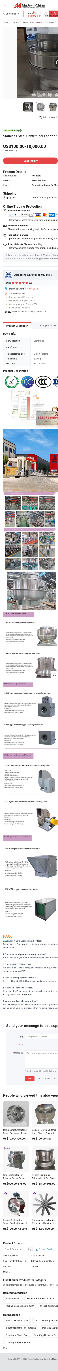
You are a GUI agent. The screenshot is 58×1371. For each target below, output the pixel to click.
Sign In (8, 311)
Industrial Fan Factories (17, 1320)
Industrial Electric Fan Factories (21, 1327)
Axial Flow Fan (38, 1255)
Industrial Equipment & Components (27, 22)
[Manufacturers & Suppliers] (29, 5)
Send (29, 1078)
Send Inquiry (31, 160)
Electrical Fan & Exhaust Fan (40, 1298)
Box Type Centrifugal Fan (15, 1260)
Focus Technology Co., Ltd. (39, 1359)
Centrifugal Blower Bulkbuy (19, 1342)
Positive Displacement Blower (20, 1305)
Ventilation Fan (13, 1298)
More (6, 1348)
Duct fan (7, 1266)
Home (5, 22)
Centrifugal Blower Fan (17, 1335)
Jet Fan (35, 1266)
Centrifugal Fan (10, 1255)
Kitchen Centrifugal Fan (42, 1260)
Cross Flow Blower (49, 1305)
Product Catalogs (46, 1249)
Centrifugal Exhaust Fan (45, 1335)
